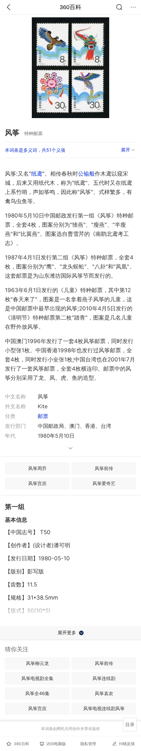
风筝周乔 (37, 468)
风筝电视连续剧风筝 (104, 708)
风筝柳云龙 (37, 663)
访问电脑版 (56, 743)
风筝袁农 (104, 693)
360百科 (70, 7)
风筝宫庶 (37, 483)
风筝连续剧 (103, 678)
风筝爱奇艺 (103, 483)
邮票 (43, 416)
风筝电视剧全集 (37, 678)
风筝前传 (104, 468)
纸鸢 (36, 173)
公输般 (86, 173)
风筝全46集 (37, 693)
